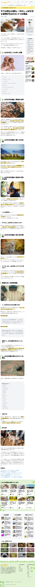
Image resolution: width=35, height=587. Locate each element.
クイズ (28, 574)
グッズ (28, 570)
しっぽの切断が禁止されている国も (30, 52)
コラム (6, 5)
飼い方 (28, 565)
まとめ (28, 53)
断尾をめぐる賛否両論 (30, 50)
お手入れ (28, 568)
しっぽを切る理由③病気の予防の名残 (30, 47)
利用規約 (12, 581)
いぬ (12, 2)
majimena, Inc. (14, 584)
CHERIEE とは (3, 581)
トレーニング (29, 569)
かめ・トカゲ (26, 2)
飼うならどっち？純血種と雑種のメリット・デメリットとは (10, 474)
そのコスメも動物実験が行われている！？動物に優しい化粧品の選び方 (11, 477)
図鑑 (27, 572)
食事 (27, 567)
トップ (1, 5)
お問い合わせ (20, 581)
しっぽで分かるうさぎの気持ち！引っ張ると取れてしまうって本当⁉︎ (11, 473)
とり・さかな (22, 2)
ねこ (15, 2)
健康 (27, 566)
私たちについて (9, 2)
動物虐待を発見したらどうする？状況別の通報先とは (9, 471)
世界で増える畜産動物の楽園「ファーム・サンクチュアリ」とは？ (11, 475)
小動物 (18, 2)
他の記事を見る (30, 34)
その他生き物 (31, 2)
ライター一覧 (15, 581)
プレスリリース (29, 576)
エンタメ (28, 573)
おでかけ (28, 571)
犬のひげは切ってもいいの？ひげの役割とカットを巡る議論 (10, 470)
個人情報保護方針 (7, 581)
